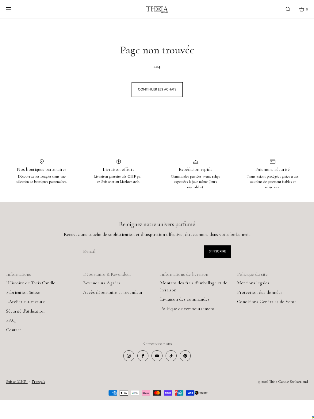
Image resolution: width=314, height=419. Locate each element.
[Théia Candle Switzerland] (157, 9)
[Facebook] (143, 356)
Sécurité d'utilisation (25, 311)
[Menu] (13, 9)
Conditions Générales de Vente (267, 301)
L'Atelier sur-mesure (25, 301)
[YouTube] (157, 356)
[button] (287, 9)
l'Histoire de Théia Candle (30, 283)
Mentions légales (253, 283)
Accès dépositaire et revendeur (113, 292)
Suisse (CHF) (17, 381)
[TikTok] (171, 356)
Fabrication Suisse (23, 292)
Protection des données (259, 292)
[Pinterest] (185, 356)
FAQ (11, 320)
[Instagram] (129, 356)
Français (38, 381)
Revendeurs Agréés (102, 283)
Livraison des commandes (184, 299)
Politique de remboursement (187, 308)
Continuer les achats (157, 89)
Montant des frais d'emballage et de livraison (193, 286)
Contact (13, 330)
